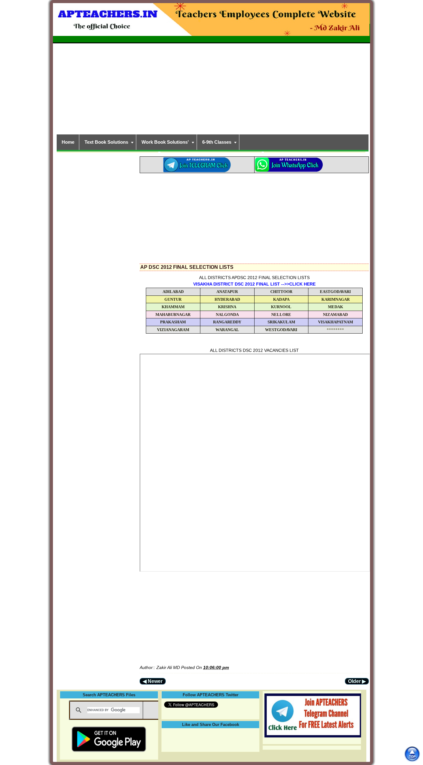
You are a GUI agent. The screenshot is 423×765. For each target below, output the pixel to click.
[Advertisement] (211, 88)
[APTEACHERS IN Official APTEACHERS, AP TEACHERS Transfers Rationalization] (211, 22)
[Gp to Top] (412, 754)
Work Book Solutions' (165, 142)
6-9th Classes (216, 142)
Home (68, 142)
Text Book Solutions (106, 142)
